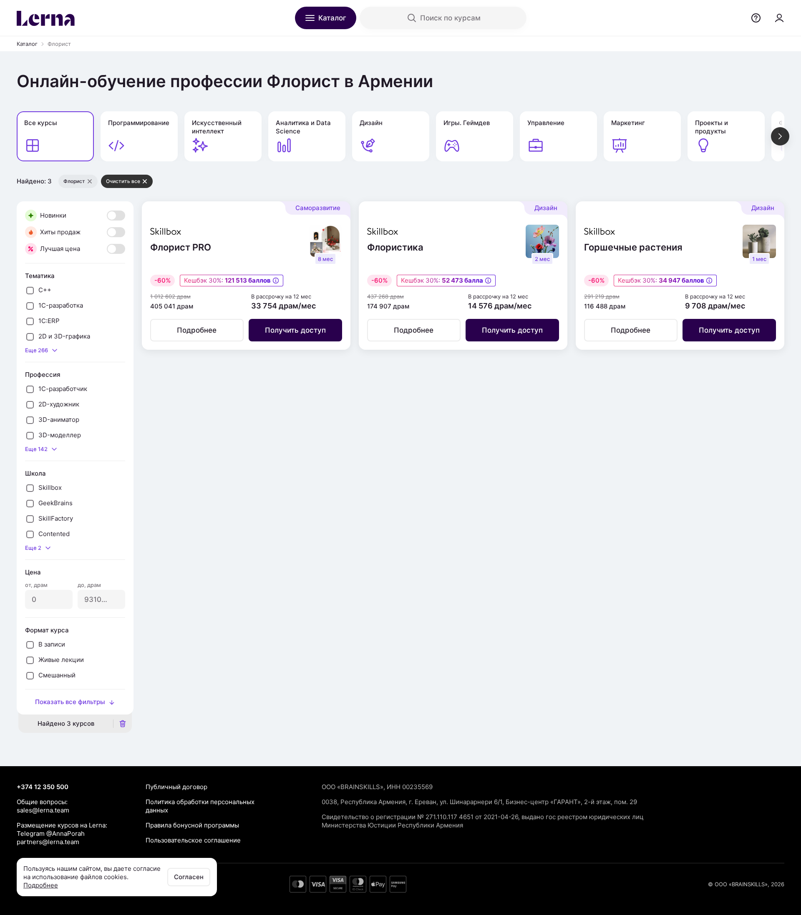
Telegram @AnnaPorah (51, 833)
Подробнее (40, 885)
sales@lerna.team (43, 810)
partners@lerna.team (48, 842)
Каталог (27, 43)
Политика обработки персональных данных (200, 806)
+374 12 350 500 (42, 787)
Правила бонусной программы (192, 825)
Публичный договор (176, 787)
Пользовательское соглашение (193, 840)
